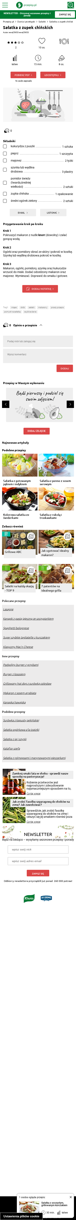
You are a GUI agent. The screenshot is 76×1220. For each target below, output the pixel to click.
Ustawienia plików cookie (21, 1216)
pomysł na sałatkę (12, 312)
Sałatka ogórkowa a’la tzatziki (21, 729)
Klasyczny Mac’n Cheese (18, 646)
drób (23, 307)
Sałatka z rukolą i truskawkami (51, 516)
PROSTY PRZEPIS (57, 307)
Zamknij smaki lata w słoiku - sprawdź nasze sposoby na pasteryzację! (40, 774)
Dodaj (65, 368)
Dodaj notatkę (41, 288)
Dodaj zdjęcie (37, 431)
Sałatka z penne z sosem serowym (55, 482)
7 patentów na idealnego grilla (51, 588)
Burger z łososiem (14, 674)
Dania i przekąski (26, 21)
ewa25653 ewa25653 (19, 32)
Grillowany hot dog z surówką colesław (27, 683)
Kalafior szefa (11, 748)
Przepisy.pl (8, 21)
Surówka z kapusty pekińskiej (21, 720)
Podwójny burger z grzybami (20, 664)
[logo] (26, 5)
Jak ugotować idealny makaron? (55, 553)
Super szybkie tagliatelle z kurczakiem (26, 637)
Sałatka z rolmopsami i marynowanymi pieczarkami (34, 758)
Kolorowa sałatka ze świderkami (16, 516)
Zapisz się (38, 873)
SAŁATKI (31, 307)
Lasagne (8, 609)
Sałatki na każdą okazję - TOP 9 (19, 588)
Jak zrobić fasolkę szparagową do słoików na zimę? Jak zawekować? (41, 803)
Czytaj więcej (34, 793)
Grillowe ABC (13, 552)
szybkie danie (30, 312)
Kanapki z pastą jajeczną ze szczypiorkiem (28, 618)
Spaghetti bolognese (16, 628)
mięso (14, 307)
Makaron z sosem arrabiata (19, 693)
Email (21, 212)
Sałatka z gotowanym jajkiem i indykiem (17, 482)
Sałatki (42, 21)
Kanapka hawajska (14, 702)
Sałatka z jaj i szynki (14, 739)
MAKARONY (42, 307)
